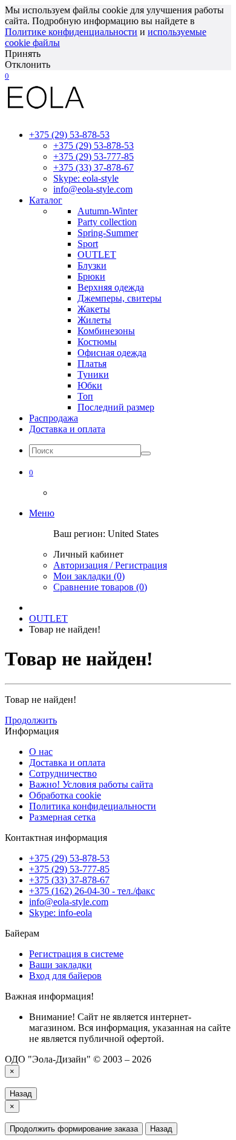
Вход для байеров (65, 975)
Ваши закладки (60, 965)
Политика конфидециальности (92, 806)
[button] (31, 472)
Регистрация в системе (76, 954)
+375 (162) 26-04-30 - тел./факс (92, 891)
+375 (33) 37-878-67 (93, 167)
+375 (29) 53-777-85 (93, 156)
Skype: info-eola (60, 913)
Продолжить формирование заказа (74, 1128)
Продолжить (31, 720)
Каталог (45, 200)
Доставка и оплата (67, 429)
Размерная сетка (62, 817)
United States (133, 534)
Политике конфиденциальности (71, 32)
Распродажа (53, 418)
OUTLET (48, 618)
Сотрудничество (63, 773)
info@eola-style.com (93, 189)
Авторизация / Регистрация (110, 565)
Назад (21, 1093)
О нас (41, 751)
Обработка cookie (65, 795)
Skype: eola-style (86, 178)
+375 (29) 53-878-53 (93, 145)
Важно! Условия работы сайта (91, 784)
